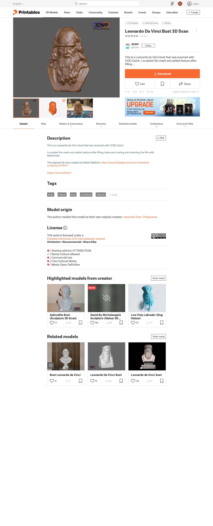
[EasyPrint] (172, 4)
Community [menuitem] (95, 12)
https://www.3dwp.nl (59, 172)
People (168, 23)
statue (62, 194)
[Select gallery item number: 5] (152, 368)
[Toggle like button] (52, 323)
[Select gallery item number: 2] (64, 309)
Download (164, 73)
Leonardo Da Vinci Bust (106, 374)
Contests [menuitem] (113, 12)
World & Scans (151, 23)
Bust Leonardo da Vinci (65, 374)
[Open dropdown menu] (196, 31)
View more (158, 278)
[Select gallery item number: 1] (61, 309)
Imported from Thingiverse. (140, 216)
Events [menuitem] (142, 12)
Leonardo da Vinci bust (146, 374)
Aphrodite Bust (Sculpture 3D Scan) (63, 316)
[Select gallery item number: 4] (70, 309)
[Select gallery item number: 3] (67, 309)
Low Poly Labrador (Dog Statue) (147, 316)
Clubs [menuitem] (79, 12)
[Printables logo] (26, 12)
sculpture (86, 194)
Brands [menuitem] (128, 12)
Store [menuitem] (67, 12)
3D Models (133, 23)
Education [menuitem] (172, 12)
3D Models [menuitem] (52, 12)
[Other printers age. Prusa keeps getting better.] (162, 106)
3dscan (101, 194)
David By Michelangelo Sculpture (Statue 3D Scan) (105, 316)
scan (50, 194)
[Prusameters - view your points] (180, 3)
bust (73, 194)
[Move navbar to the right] (182, 12)
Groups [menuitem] (156, 12)
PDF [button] (162, 137)
